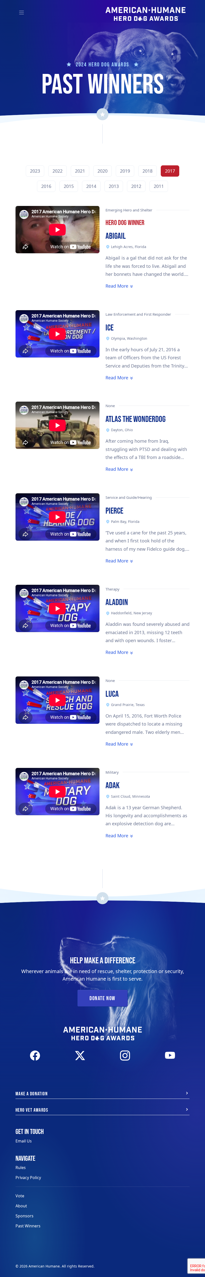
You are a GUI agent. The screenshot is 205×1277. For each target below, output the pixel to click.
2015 (69, 186)
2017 (170, 171)
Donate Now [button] (103, 998)
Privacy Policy (28, 1177)
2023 (35, 171)
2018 (147, 171)
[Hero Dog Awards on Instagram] (125, 1056)
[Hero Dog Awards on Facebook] (35, 1056)
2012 (136, 186)
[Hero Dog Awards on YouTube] (170, 1056)
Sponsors (25, 1216)
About (21, 1206)
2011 (159, 186)
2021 (80, 171)
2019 (125, 171)
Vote (20, 1196)
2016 (46, 186)
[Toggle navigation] (22, 13)
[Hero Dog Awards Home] (146, 10)
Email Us (24, 1141)
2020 (103, 171)
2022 (57, 171)
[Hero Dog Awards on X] (80, 1056)
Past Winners (28, 1226)
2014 (91, 186)
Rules (21, 1167)
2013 (114, 186)
